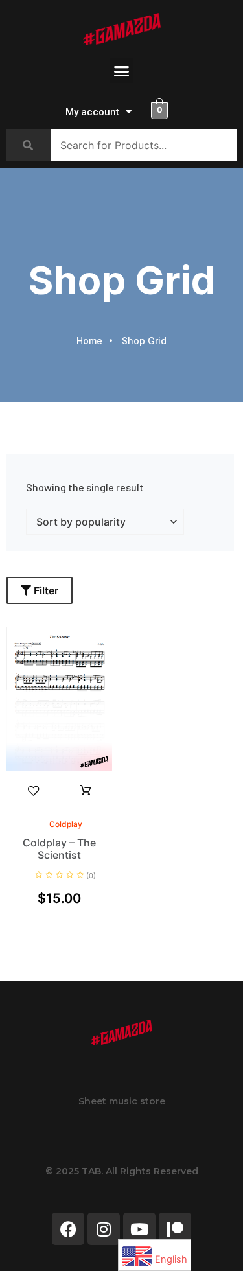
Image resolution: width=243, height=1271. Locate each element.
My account (92, 112)
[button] (122, 70)
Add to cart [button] (85, 791)
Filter (44, 590)
